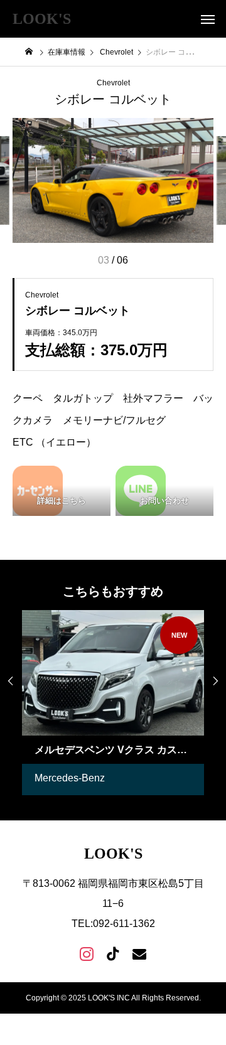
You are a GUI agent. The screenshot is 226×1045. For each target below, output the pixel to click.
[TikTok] (113, 953)
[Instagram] (87, 953)
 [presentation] (11, 681)
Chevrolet (113, 82)
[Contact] (139, 953)
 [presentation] (215, 681)
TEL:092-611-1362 (113, 923)
